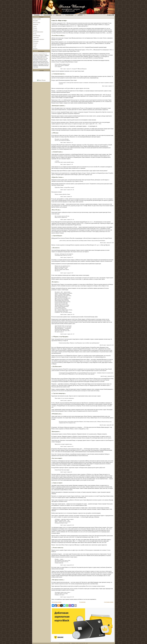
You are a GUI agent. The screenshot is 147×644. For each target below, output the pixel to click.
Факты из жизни (48, 15)
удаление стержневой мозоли (39, 58)
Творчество (58, 15)
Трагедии (35, 30)
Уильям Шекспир (67, 643)
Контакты (35, 48)
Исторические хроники (38, 31)
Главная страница (37, 18)
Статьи (34, 46)
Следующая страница (108, 602)
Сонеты (34, 26)
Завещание (80, 15)
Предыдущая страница (56, 602)
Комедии (35, 28)
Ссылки (34, 45)
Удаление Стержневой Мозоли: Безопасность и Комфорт (40, 54)
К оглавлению (82, 602)
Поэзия (34, 33)
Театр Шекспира (69, 15)
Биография (36, 15)
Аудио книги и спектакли (38, 39)
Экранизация (36, 37)
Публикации (35, 41)
